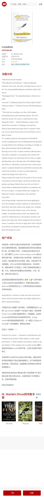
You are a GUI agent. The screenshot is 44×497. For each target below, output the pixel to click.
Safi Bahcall (7, 50)
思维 (16, 64)
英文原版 (22, 64)
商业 (13, 64)
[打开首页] (5, 4)
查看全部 (38, 395)
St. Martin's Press (17, 54)
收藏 (40, 4)
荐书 (27, 64)
